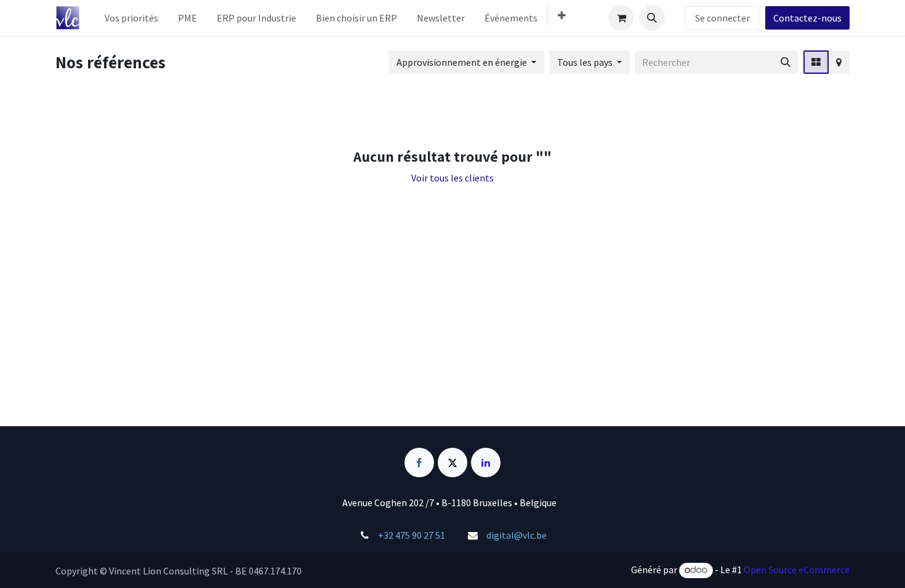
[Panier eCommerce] (621, 18)
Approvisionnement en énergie (461, 62)
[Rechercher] (785, 62)
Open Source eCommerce (797, 569)
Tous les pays (585, 62)
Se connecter (722, 18)
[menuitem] (131, 18)
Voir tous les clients (452, 178)
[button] (652, 18)
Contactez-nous (807, 18)
